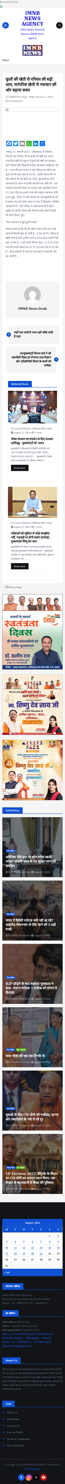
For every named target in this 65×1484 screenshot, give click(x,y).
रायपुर (31, 96)
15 (49, 1247)
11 (15, 1247)
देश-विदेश (10, 851)
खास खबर (11, 1167)
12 (23, 1247)
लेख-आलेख (21, 1050)
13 (32, 1247)
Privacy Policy (15, 1432)
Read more (19, 467)
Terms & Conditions (18, 1438)
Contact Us (13, 1425)
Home (5, 60)
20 (32, 1253)
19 (23, 1253)
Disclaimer (13, 1419)
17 (6, 1253)
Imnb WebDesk (23, 428)
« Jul (7, 1272)
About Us (12, 1412)
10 (6, 1247)
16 (58, 1247)
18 (15, 1253)
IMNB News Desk (18, 96)
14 (41, 1247)
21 (41, 1253)
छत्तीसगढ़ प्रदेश (38, 428)
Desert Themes (32, 1468)
